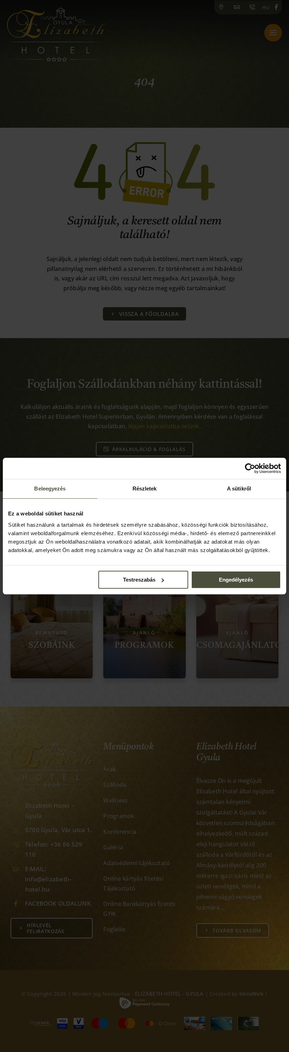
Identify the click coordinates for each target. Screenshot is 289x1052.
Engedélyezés (236, 580)
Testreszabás (139, 580)
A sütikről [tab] (239, 489)
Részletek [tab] (145, 489)
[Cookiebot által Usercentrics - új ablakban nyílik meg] (250, 468)
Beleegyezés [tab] (50, 489)
